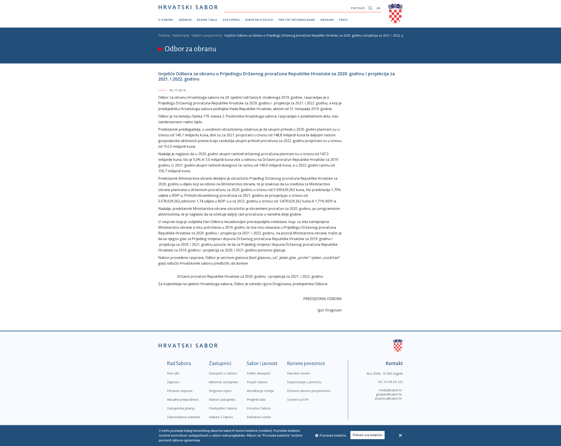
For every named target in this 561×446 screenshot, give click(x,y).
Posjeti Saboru (257, 382)
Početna (164, 35)
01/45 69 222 (393, 382)
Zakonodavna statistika (183, 417)
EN (378, 8)
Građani (327, 20)
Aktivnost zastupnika (223, 382)
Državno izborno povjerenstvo (308, 391)
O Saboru (166, 20)
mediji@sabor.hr (390, 390)
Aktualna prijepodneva (183, 399)
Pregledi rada (256, 399)
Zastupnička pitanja (181, 408)
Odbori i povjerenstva (207, 35)
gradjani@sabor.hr (389, 394)
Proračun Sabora (259, 408)
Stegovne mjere (220, 391)
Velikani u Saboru (221, 417)
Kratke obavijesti (258, 373)
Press (343, 20)
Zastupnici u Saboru (223, 373)
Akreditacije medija (260, 391)
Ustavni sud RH (298, 399)
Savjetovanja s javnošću (304, 382)
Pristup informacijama (297, 20)
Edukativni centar (259, 417)
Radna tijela (207, 20)
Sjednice (185, 20)
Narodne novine (298, 373)
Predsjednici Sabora (223, 408)
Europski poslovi (259, 20)
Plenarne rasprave (180, 391)
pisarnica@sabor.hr (388, 398)
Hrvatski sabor (188, 7)
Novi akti (173, 373)
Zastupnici (231, 20)
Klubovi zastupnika (222, 399)
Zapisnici (173, 382)
